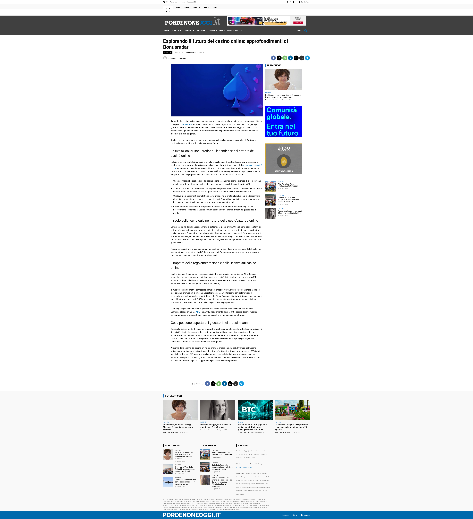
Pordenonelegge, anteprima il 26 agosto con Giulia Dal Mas (290, 212)
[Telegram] (307, 58)
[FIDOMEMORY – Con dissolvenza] (283, 173)
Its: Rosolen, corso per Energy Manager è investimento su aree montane (283, 96)
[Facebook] (287, 2)
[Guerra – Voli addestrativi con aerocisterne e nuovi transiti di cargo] (168, 482)
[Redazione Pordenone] (165, 58)
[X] (290, 2)
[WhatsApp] (284, 58)
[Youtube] (293, 2)
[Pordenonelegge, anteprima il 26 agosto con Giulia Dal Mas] (270, 213)
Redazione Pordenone (177, 58)
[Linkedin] (290, 58)
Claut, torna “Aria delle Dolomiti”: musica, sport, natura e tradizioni (185, 469)
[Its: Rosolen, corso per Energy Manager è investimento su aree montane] (283, 79)
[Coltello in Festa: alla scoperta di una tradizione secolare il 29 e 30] (270, 200)
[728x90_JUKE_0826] (266, 25)
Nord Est (167, 52)
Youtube (307, 515)
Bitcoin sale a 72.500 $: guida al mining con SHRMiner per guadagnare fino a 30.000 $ (252, 427)
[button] (303, 30)
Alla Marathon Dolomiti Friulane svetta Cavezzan (288, 185)
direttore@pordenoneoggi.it (244, 467)
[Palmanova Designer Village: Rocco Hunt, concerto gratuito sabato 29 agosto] (292, 410)
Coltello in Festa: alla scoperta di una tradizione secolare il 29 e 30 (288, 200)
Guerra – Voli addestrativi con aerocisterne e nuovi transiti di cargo (185, 482)
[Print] (301, 58)
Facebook (285, 515)
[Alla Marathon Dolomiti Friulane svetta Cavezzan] (270, 186)
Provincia (281, 181)
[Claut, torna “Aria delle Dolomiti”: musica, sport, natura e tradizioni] (168, 469)
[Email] (296, 58)
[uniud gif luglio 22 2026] (283, 136)
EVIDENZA (281, 208)
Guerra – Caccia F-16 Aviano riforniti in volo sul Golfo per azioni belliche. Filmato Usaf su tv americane (222, 482)
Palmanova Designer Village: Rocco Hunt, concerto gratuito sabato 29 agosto (291, 427)
